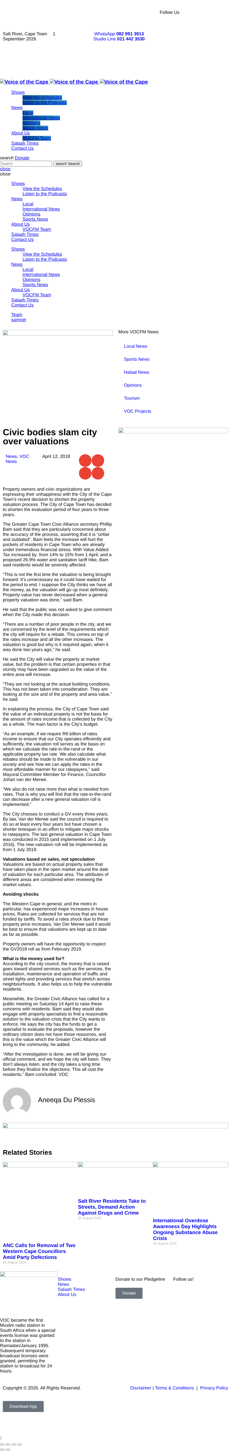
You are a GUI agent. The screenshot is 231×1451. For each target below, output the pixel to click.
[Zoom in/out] (2, 1444)
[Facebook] (202, 13)
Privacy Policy (214, 1388)
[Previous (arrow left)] (2, 1449)
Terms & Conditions (175, 1388)
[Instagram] (218, 28)
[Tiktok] (202, 44)
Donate (22, 158)
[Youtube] (202, 28)
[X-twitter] (218, 13)
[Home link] (74, 82)
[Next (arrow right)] (8, 1449)
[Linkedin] (218, 44)
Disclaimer (140, 1388)
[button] (85, 460)
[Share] (14, 1444)
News (11, 456)
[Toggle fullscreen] (8, 1444)
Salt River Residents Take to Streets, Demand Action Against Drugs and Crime (112, 1207)
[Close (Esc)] (19, 1444)
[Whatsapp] (202, 59)
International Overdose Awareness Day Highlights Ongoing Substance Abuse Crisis (185, 1229)
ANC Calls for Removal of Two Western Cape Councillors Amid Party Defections (39, 1251)
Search (67, 164)
